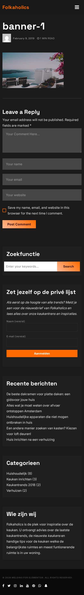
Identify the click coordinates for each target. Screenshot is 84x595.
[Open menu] (77, 7)
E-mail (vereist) (16, 336)
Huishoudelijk (17, 473)
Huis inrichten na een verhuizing (31, 439)
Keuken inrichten (19, 479)
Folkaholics (15, 7)
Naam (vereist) (16, 321)
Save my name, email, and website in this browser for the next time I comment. (38, 210)
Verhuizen (14, 490)
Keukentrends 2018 (21, 485)
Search (68, 266)
